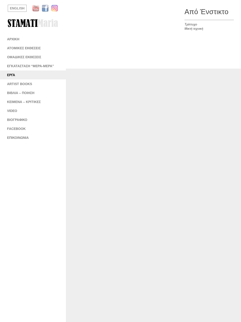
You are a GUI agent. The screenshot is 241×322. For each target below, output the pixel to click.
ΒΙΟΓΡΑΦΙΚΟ (17, 120)
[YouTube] (37, 8)
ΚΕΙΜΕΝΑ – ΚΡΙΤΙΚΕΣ (24, 102)
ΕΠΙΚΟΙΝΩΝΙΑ (18, 138)
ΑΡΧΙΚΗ (13, 39)
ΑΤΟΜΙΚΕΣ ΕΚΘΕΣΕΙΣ (24, 48)
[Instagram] (55, 8)
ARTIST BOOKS (19, 84)
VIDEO (12, 111)
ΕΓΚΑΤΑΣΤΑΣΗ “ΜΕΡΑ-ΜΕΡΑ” (30, 66)
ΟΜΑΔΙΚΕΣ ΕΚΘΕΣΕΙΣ (24, 57)
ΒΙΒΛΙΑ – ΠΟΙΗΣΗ (20, 93)
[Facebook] (46, 8)
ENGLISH (17, 8)
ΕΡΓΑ (11, 75)
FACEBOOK (16, 129)
